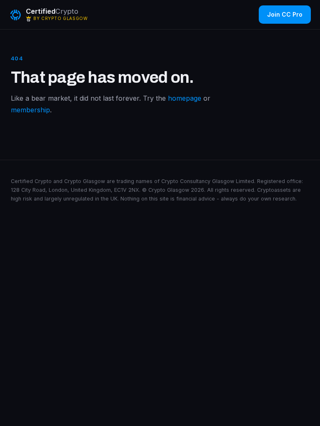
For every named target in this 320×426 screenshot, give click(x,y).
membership (30, 110)
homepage (184, 98)
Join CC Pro (284, 14)
